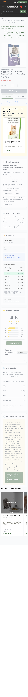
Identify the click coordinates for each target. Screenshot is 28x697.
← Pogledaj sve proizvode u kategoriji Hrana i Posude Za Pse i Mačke (12, 27)
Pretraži (23, 11)
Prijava (16, 2)
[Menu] (2, 7)
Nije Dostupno (14, 91)
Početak (3, 18)
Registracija (23, 2)
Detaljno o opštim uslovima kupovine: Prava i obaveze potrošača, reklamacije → (14, 477)
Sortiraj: (14, 352)
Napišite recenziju (14, 343)
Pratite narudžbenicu (6, 2)
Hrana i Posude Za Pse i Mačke (10, 23)
